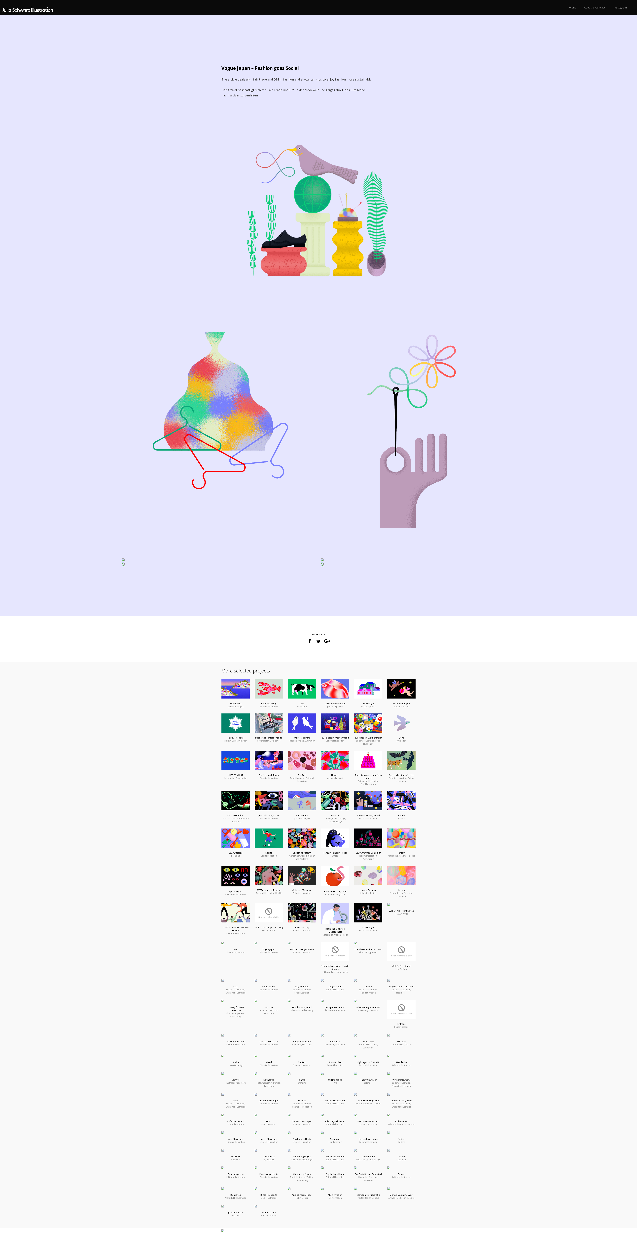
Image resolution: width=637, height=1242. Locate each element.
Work (572, 7)
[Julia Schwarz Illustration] (28, 7)
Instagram (620, 7)
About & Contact (594, 7)
